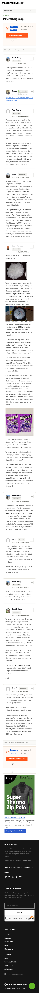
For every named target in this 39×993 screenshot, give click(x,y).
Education (17, 868)
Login (12, 41)
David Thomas (17, 246)
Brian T (14, 688)
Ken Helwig (16, 58)
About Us (7, 955)
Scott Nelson (17, 609)
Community (28, 868)
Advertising (8, 969)
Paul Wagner (17, 110)
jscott (14, 539)
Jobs (6, 958)
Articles (7, 868)
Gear (6, 872)
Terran (14, 91)
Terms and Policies (10, 962)
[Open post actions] (32, 58)
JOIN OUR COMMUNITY (16, 35)
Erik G (14, 174)
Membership (8, 949)
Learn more (26, 861)
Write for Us (8, 966)
